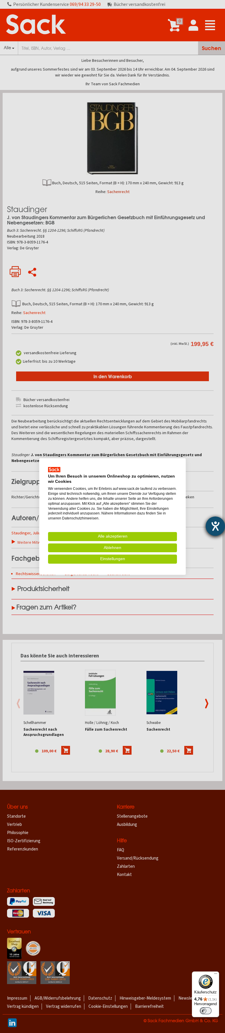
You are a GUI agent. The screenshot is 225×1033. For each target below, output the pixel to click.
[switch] (206, 1010)
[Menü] (215, 975)
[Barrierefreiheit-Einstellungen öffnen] (215, 526)
